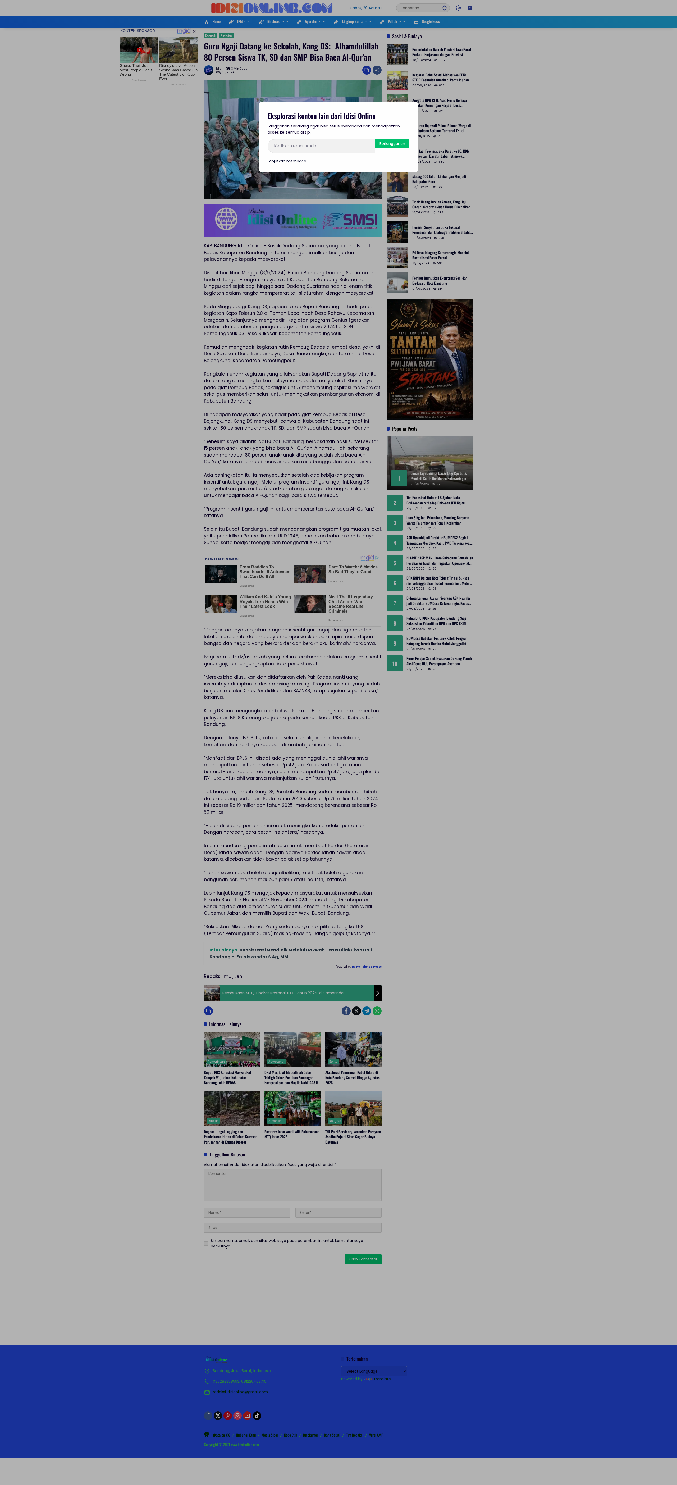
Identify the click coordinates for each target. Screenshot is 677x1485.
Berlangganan (392, 143)
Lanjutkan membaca (287, 161)
